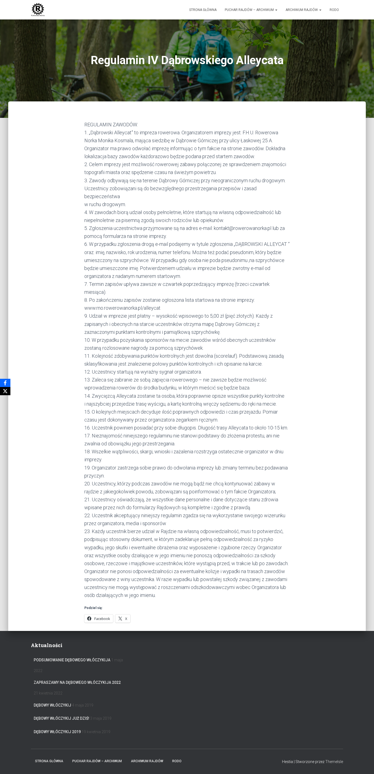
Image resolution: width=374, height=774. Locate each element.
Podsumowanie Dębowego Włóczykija (72, 660)
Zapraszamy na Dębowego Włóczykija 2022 (77, 682)
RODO (334, 10)
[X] (5, 391)
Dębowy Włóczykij (52, 705)
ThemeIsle (334, 761)
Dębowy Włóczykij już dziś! (61, 718)
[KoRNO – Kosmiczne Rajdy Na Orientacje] (38, 10)
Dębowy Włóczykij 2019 (57, 732)
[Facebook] (5, 383)
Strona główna (203, 10)
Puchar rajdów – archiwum (250, 10)
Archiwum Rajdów (302, 10)
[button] (276, 10)
